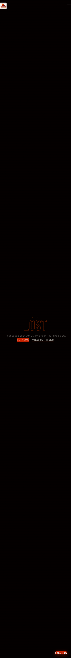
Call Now (61, 653)
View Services (43, 339)
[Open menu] (69, 6)
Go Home (23, 339)
